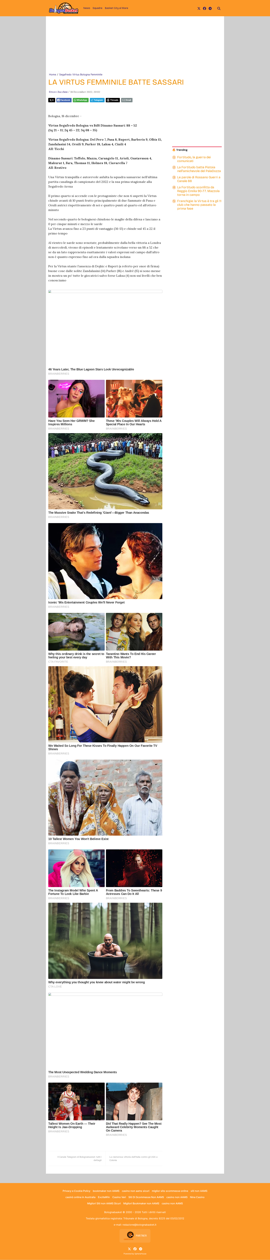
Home (52, 74)
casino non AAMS (177, 1197)
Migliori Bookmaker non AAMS (141, 1203)
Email (128, 100)
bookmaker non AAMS (106, 1190)
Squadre (97, 8)
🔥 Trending (180, 150)
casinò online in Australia (80, 1197)
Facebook (65, 100)
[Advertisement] (135, 49)
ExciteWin (104, 1197)
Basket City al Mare (116, 8)
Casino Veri (119, 1197)
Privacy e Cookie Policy (76, 1190)
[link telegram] (210, 8)
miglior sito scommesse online (170, 1190)
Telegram (98, 100)
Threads (114, 100)
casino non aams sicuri (135, 1190)
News (86, 8)
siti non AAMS (199, 1190)
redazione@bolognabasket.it (139, 1224)
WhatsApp (82, 100)
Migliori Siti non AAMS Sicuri (104, 1203)
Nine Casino (197, 1197)
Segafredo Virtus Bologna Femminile (80, 74)
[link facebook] (204, 8)
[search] (219, 8)
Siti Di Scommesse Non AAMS (146, 1197)
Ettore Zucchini (58, 91)
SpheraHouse (140, 1253)
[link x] (199, 8)
